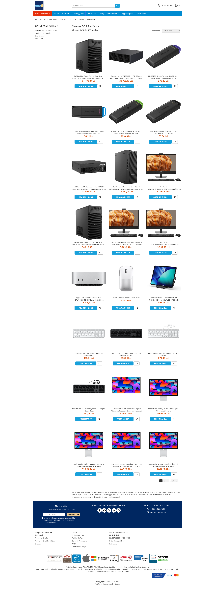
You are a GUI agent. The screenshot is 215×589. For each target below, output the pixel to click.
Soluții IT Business (61, 13)
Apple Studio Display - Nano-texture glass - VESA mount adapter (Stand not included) (126, 410)
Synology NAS (78, 13)
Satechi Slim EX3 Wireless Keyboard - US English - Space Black (126, 354)
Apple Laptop (127, 13)
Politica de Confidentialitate (45, 541)
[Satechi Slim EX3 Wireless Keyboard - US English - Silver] (88, 333)
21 (173, 481)
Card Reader (39, 36)
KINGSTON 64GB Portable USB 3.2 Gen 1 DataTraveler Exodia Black (163, 132)
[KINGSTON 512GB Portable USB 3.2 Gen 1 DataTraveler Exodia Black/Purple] (163, 56)
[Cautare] (117, 6)
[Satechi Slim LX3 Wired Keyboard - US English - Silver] (163, 333)
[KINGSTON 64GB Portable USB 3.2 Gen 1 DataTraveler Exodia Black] (163, 111)
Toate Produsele (41, 13)
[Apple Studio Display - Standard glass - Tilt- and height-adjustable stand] (163, 444)
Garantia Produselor (79, 541)
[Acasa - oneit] (47, 5)
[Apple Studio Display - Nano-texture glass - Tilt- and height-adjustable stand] (88, 444)
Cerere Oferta (113, 13)
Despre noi (92, 13)
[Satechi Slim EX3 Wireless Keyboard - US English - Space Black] (126, 333)
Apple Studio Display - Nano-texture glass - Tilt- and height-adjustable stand (89, 465)
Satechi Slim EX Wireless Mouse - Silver (126, 298)
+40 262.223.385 (157, 509)
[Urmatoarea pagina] (176, 480)
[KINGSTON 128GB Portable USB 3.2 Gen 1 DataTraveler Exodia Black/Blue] (88, 111)
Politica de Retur (78, 538)
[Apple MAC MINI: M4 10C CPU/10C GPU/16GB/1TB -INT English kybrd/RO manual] (88, 278)
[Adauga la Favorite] (100, 86)
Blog (102, 13)
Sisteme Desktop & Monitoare (46, 30)
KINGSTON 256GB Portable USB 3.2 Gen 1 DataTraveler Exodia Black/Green (126, 132)
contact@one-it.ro (158, 512)
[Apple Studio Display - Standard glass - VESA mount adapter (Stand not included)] (126, 444)
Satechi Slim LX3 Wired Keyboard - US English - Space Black (88, 410)
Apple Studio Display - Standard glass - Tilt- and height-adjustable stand (163, 465)
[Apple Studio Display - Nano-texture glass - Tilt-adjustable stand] (163, 389)
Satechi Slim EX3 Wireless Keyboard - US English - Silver (88, 354)
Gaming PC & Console (43, 33)
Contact (38, 544)
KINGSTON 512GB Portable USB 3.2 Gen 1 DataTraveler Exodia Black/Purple (163, 77)
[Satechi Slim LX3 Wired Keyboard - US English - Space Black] (88, 389)
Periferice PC (39, 38)
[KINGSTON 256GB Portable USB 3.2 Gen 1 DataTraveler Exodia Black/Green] (126, 111)
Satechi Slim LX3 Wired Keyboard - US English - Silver (163, 354)
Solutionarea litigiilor (79, 547)
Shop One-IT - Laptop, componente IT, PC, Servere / (56, 19)
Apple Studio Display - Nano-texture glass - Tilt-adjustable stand (163, 410)
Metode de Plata (78, 535)
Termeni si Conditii (41, 538)
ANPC (74, 544)
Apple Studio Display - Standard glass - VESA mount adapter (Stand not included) (126, 465)
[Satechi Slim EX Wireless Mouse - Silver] (126, 278)
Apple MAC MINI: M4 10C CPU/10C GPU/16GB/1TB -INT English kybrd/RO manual (89, 299)
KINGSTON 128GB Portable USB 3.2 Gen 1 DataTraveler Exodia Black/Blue (89, 132)
